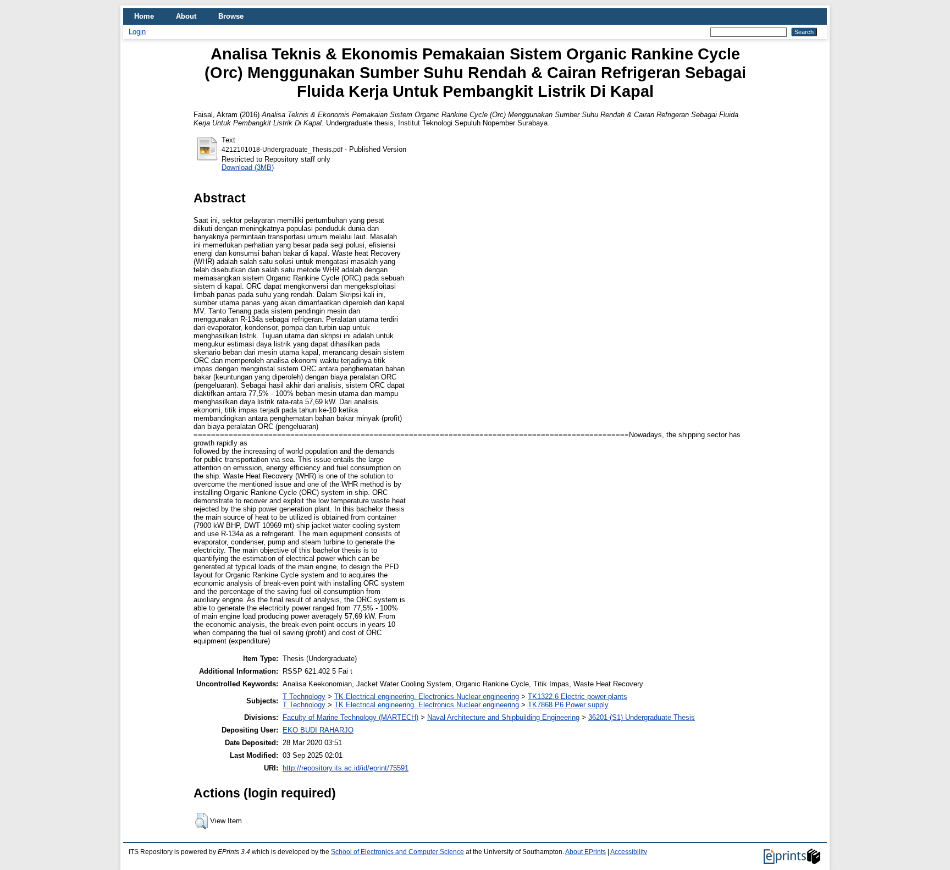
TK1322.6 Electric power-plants (577, 696)
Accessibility (628, 852)
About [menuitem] (186, 16)
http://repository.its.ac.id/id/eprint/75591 (345, 768)
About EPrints (585, 852)
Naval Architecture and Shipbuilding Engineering (503, 717)
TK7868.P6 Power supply (568, 705)
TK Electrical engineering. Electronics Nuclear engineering (426, 696)
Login (137, 31)
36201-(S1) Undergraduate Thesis (641, 717)
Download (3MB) (248, 167)
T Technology (304, 696)
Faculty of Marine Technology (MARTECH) (350, 717)
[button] (201, 821)
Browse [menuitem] (231, 16)
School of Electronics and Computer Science (397, 852)
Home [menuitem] (144, 16)
